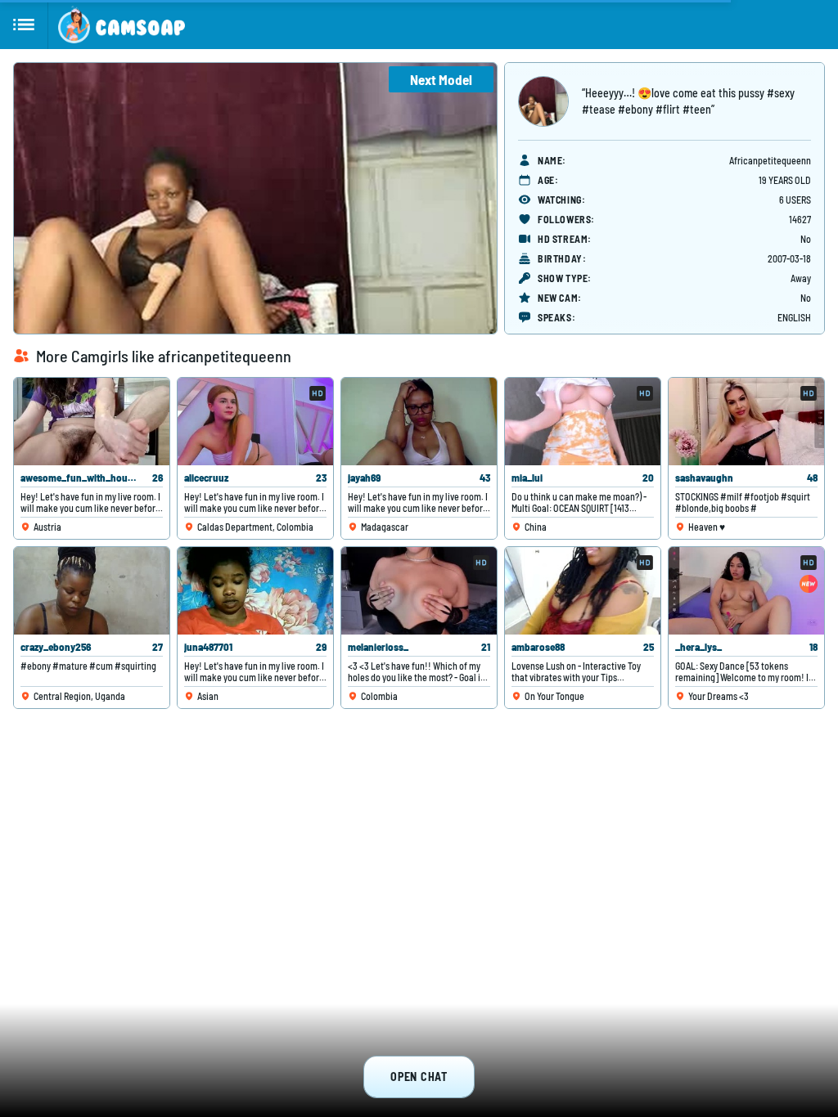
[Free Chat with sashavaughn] (746, 421)
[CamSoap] (121, 24)
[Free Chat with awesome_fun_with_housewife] (91, 421)
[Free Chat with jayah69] (419, 421)
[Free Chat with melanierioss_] (419, 591)
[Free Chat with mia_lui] (582, 421)
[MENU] (24, 24)
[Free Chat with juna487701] (255, 591)
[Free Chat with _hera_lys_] (746, 591)
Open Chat (418, 1076)
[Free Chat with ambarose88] (582, 591)
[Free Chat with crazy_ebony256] (91, 591)
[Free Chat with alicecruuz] (255, 421)
